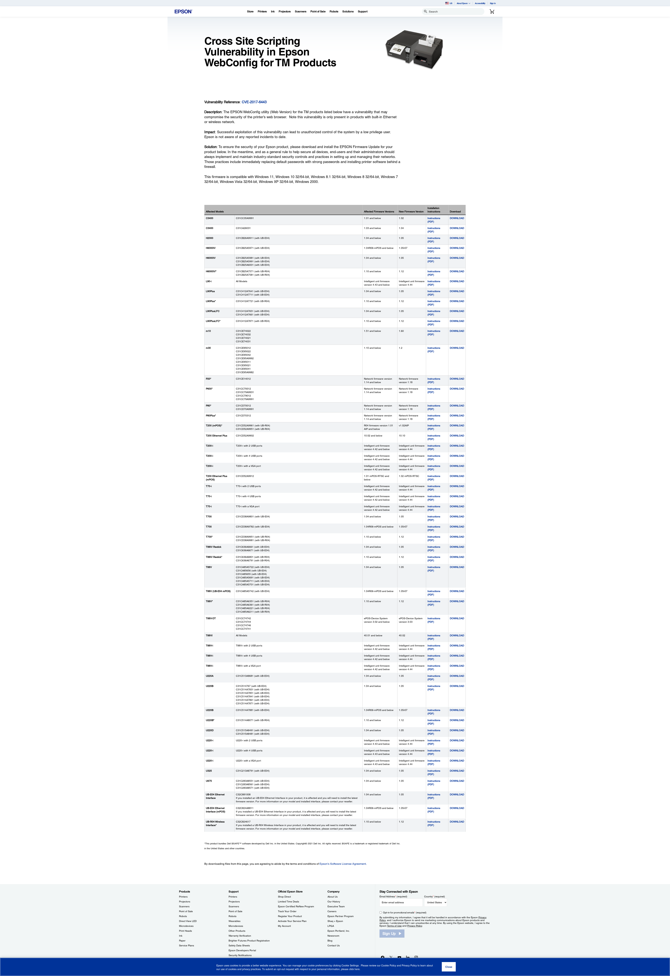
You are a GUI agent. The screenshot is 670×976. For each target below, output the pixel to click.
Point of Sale (186, 911)
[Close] (449, 967)
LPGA (330, 926)
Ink (180, 935)
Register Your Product (290, 916)
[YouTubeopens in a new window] (399, 957)
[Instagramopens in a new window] (416, 957)
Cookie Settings (350, 965)
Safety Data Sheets (239, 945)
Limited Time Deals (288, 901)
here (357, 969)
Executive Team (336, 906)
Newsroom (333, 935)
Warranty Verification (240, 935)
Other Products (237, 930)
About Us (332, 896)
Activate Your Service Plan (292, 921)
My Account (284, 926)
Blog (329, 940)
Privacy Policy (414, 925)
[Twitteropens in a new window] (391, 957)
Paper (182, 940)
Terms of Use (394, 925)
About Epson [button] (462, 3)
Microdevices (186, 926)
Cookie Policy (388, 965)
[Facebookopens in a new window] (382, 957)
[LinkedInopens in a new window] (408, 957)
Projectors (184, 901)
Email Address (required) (393, 896)
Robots (183, 916)
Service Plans (186, 945)
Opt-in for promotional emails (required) (404, 912)
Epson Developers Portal (242, 950)
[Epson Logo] (183, 11)
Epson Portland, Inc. (338, 930)
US (451, 3)
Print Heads (185, 930)
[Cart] (492, 11)
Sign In (493, 3)
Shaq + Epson (335, 921)
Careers (331, 911)
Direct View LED (188, 921)
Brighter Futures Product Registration (249, 940)
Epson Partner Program (340, 916)
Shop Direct (284, 896)
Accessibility (480, 3)
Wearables (234, 921)
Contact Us (333, 945)
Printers (183, 896)
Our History (333, 901)
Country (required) (434, 896)
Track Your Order (287, 911)
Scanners (184, 906)
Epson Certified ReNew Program (296, 906)
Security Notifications (240, 955)
